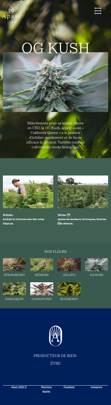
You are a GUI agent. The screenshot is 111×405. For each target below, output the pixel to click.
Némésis (42, 275)
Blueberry (69, 299)
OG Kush (96, 275)
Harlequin (14, 299)
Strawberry (14, 275)
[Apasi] (11, 13)
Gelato (69, 275)
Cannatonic (42, 299)
